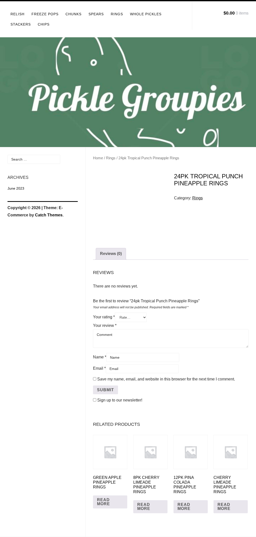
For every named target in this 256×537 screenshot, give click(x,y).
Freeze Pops (45, 14)
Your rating (104, 317)
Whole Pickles (146, 14)
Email (99, 368)
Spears (96, 14)
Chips (44, 24)
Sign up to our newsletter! (119, 400)
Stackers (20, 24)
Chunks (74, 14)
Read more (103, 502)
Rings (117, 14)
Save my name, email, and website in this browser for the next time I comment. (166, 379)
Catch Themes (48, 215)
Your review (104, 325)
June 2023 (16, 188)
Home (98, 158)
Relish (17, 14)
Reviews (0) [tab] (111, 253)
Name (99, 357)
